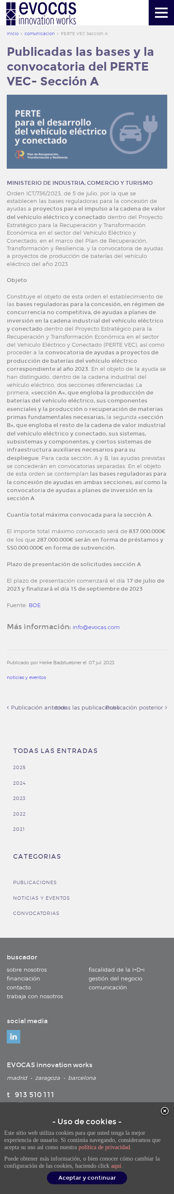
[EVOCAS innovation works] (41, 14)
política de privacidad (104, 1147)
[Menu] (161, 12)
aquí (116, 1166)
